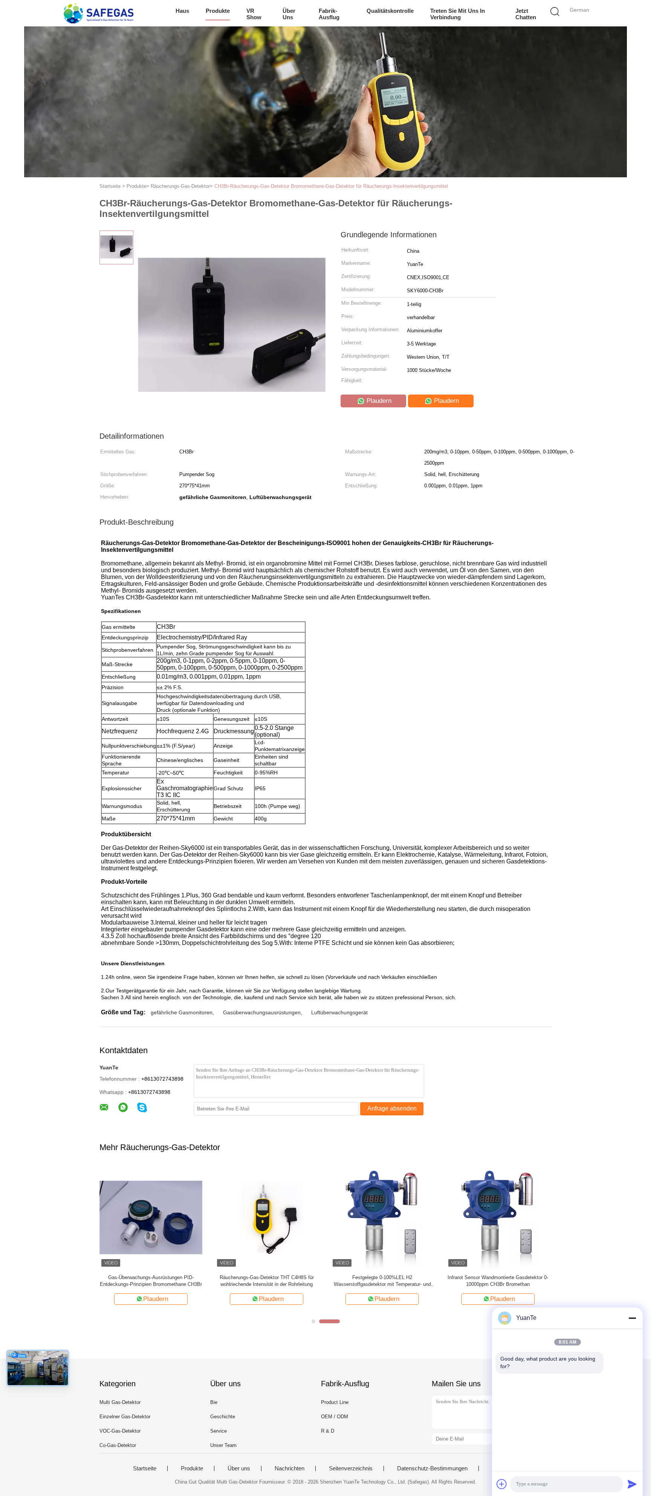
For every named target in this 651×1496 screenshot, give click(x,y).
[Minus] (632, 1317)
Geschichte (222, 1416)
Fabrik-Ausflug (329, 14)
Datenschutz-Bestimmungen (432, 1468)
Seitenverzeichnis (351, 1468)
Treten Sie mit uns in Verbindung (457, 14)
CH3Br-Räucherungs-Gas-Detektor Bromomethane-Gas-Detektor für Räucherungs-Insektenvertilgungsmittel (331, 186)
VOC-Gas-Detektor (120, 1431)
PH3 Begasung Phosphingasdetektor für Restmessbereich (151, 1281)
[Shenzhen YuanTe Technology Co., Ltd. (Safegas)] (98, 13)
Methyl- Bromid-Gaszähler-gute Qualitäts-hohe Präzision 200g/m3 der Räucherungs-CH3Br (382, 1281)
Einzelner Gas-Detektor (124, 1416)
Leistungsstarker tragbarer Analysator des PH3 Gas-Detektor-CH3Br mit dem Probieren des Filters (498, 1281)
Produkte (218, 11)
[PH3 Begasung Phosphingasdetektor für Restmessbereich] (150, 1217)
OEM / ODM (334, 1416)
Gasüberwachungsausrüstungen (262, 1012)
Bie (213, 1402)
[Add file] (502, 1484)
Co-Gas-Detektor (117, 1445)
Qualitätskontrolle (390, 11)
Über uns (289, 14)
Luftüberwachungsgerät (339, 1012)
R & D (327, 1431)
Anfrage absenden (392, 1108)
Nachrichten (289, 1468)
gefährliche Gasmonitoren (181, 1012)
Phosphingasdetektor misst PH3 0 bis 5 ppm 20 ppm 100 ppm (266, 1281)
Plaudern (378, 400)
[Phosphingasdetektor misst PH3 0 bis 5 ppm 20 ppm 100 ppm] (266, 1217)
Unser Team (223, 1445)
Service (218, 1431)
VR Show (253, 14)
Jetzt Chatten (525, 14)
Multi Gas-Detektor (120, 1402)
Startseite (144, 1468)
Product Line (334, 1402)
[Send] (632, 1484)
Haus (182, 11)
